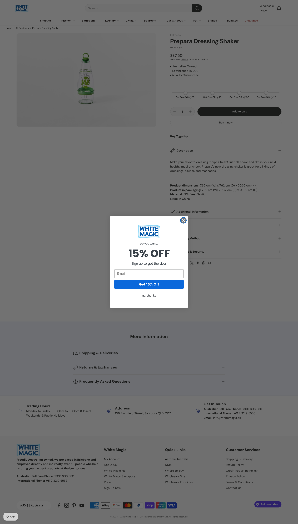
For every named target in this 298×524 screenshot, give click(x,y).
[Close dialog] (183, 220)
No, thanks (149, 296)
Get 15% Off (149, 284)
